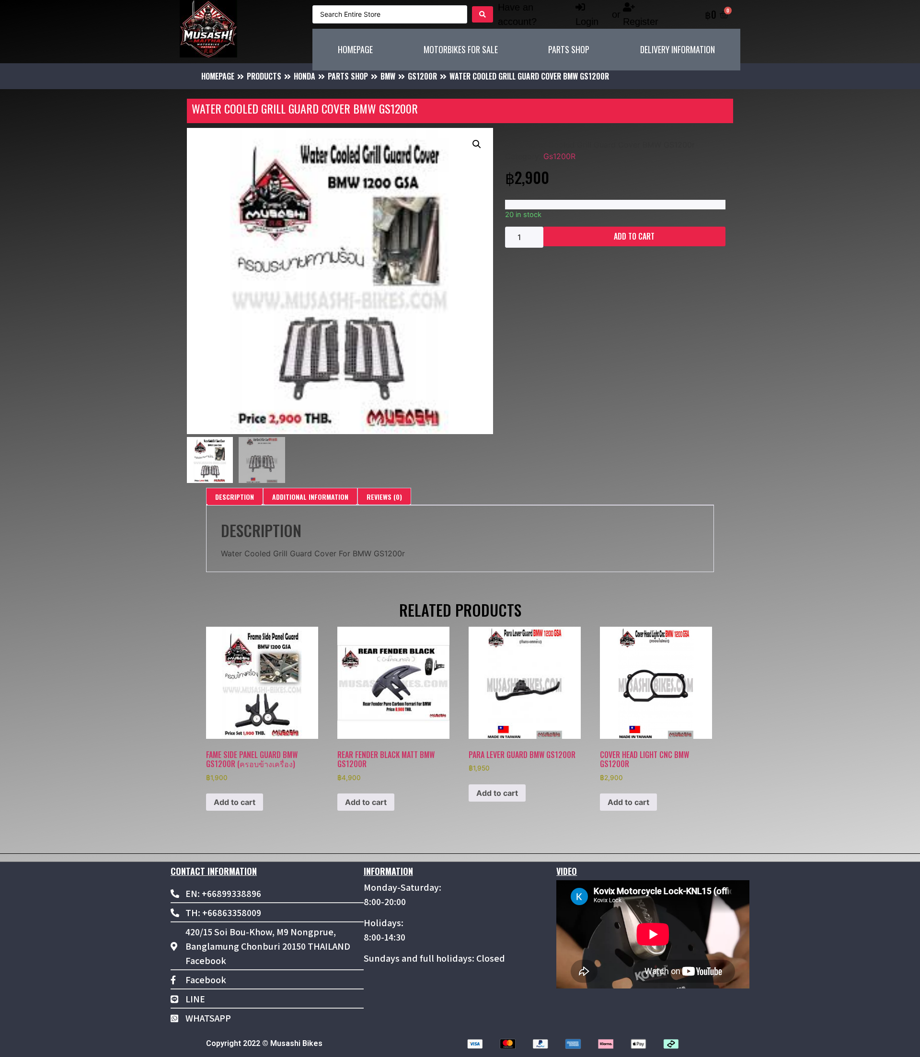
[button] (476, 144)
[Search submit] (482, 14)
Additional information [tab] (310, 497)
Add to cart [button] (234, 802)
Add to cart (634, 236)
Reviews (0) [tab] (384, 497)
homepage (217, 76)
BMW (387, 76)
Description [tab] (234, 497)
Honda (304, 76)
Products (264, 76)
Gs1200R (422, 76)
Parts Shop (348, 76)
